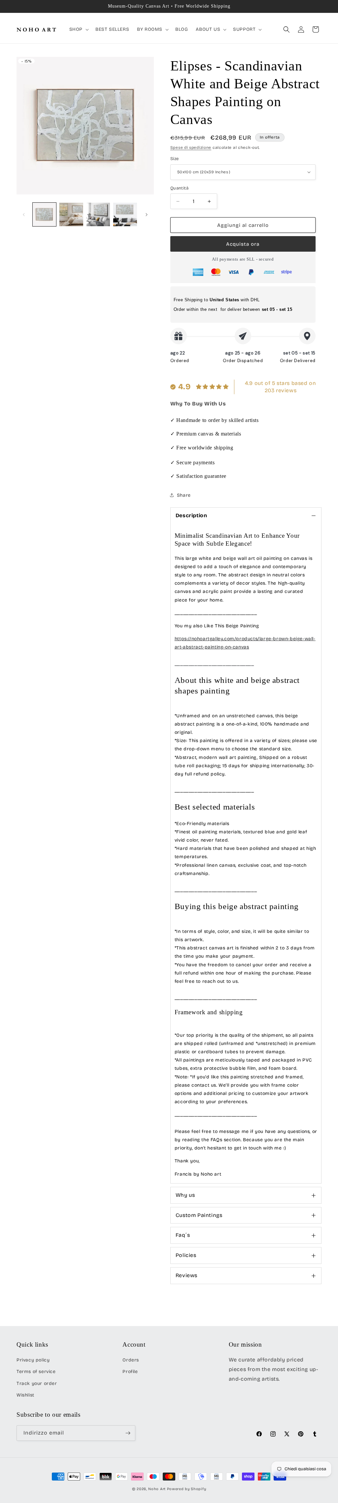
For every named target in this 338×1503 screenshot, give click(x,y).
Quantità (179, 188)
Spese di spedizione (190, 147)
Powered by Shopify (186, 1489)
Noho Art (157, 1489)
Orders (130, 1360)
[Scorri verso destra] (146, 214)
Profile (130, 1371)
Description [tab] (191, 515)
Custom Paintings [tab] (199, 1215)
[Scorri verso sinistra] (24, 214)
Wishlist (25, 1395)
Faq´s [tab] (183, 1235)
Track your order (37, 1383)
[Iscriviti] (127, 1433)
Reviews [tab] (186, 1275)
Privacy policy (33, 1360)
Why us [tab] (185, 1195)
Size (174, 158)
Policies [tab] (186, 1255)
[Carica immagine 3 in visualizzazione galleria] (98, 214)
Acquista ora (242, 244)
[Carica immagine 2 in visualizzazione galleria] (71, 214)
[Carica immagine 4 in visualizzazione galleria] (125, 214)
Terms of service (36, 1371)
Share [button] (184, 495)
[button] (78, 29)
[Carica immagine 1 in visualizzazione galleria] (44, 214)
